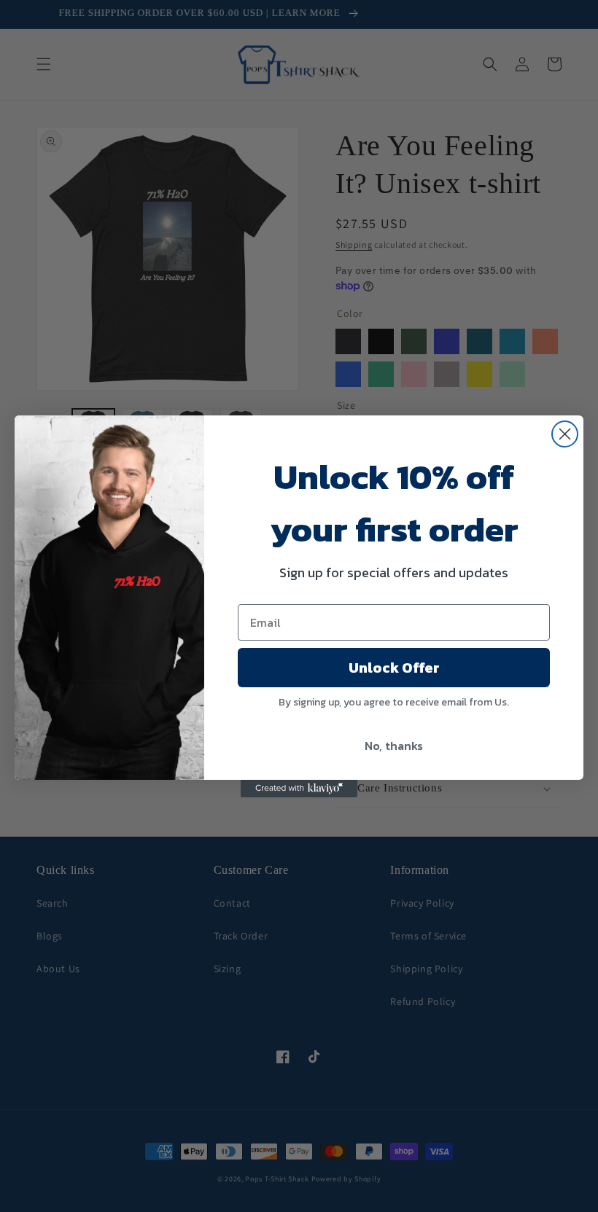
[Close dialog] (565, 434)
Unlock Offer (394, 668)
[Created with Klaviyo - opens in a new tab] (299, 788)
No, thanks (394, 745)
